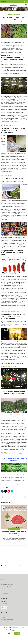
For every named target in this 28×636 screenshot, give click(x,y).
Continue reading (14, 543)
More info (10, 633)
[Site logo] (14, 4)
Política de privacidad (5, 590)
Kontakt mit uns (4, 579)
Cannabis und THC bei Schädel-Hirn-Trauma (14, 532)
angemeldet (7, 569)
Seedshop (3, 615)
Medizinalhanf (5, 487)
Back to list (14, 497)
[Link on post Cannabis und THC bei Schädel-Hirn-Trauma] (14, 517)
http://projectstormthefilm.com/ (9, 366)
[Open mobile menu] (1, 4)
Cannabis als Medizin (15, 14)
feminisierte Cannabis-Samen (7, 619)
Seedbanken (3, 617)
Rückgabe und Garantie (6, 586)
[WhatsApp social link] (12, 491)
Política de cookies (5, 593)
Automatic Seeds (4, 621)
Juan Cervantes (9, 22)
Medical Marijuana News (19, 484)
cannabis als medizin (7, 484)
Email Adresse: (4, 601)
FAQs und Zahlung (5, 581)
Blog (10, 14)
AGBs (2, 588)
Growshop (3, 624)
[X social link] (24, 1)
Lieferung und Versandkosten (7, 584)
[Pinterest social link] (8, 491)
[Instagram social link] (26, 1)
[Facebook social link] (23, 1)
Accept (17, 633)
